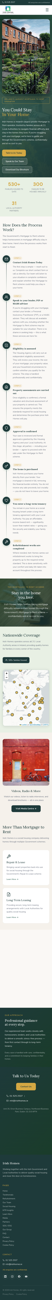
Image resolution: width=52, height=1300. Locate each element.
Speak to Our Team (15, 161)
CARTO (45, 724)
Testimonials (8, 1195)
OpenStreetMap (35, 724)
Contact (6, 1237)
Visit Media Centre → (26, 808)
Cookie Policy (8, 1245)
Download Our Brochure (17, 169)
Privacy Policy (8, 1241)
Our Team (7, 1202)
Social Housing (9, 1206)
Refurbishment (9, 1198)
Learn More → (12, 879)
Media (5, 1218)
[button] (7, 673)
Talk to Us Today (14, 153)
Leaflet (24, 724)
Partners (6, 1222)
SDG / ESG (7, 1225)
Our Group (7, 1229)
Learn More (7, 1214)
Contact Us (26, 1086)
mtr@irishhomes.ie (14, 1264)
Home (5, 1191)
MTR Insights (8, 1210)
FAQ (4, 1233)
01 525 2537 (11, 1260)
